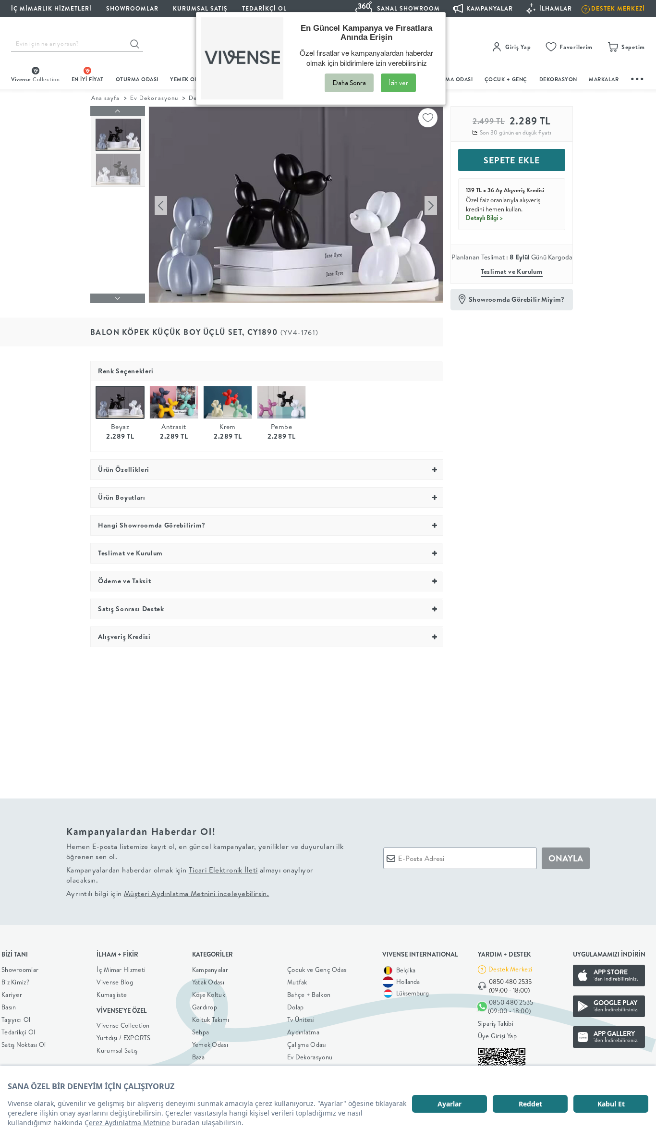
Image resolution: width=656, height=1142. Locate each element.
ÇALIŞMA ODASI (451, 79)
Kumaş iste (112, 994)
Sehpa (200, 1032)
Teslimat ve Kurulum (512, 271)
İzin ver (398, 82)
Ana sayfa (105, 98)
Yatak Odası (208, 982)
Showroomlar (19, 969)
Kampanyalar (210, 969)
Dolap (295, 1007)
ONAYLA (565, 858)
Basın (8, 1007)
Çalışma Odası (307, 1044)
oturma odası (137, 79)
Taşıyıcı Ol (15, 1019)
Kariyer (11, 994)
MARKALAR (604, 79)
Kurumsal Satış (117, 1050)
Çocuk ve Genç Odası (317, 969)
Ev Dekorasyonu (154, 98)
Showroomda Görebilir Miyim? (517, 299)
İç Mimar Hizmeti (121, 969)
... (638, 78)
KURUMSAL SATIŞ (200, 8)
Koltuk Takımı (211, 1019)
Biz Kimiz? (15, 982)
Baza (198, 1057)
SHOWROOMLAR (132, 8)
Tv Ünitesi (301, 1019)
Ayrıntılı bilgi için (167, 893)
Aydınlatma (303, 1032)
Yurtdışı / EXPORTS (123, 1037)
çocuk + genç (506, 79)
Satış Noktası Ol (23, 1044)
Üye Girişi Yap (497, 1035)
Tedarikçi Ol (264, 8)
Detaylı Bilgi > (484, 217)
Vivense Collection (123, 1025)
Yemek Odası (210, 1044)
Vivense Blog (115, 982)
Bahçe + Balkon (308, 994)
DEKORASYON (558, 79)
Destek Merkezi (510, 969)
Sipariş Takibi (495, 1023)
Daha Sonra (349, 82)
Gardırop (204, 1007)
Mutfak (297, 982)
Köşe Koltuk (208, 994)
